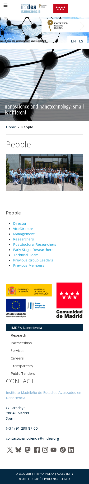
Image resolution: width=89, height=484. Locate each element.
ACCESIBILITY (65, 473)
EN (74, 41)
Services (17, 350)
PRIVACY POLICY (44, 473)
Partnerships (21, 342)
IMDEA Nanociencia (26, 327)
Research (18, 335)
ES (81, 41)
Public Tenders (23, 373)
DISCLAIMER (23, 473)
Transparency (22, 365)
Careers (17, 358)
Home (11, 127)
